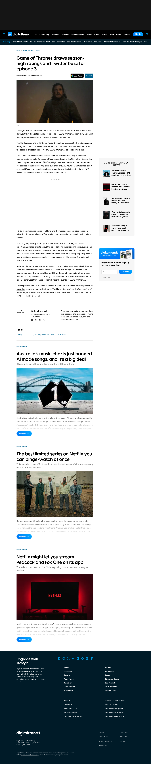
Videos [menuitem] (127, 34)
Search (147, 34)
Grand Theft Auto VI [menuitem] (20, 42)
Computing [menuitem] (44, 34)
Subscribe (125, 272)
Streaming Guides (112, 679)
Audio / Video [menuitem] (93, 34)
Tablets (108, 667)
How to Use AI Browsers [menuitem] (93, 42)
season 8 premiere (25, 162)
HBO (27, 335)
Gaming (67, 675)
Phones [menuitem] (55, 34)
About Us (67, 701)
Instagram (64, 658)
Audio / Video (69, 679)
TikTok (78, 658)
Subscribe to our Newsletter (115, 701)
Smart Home (68, 683)
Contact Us (68, 705)
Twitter (68, 658)
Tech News (62, 335)
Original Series (110, 691)
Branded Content (111, 705)
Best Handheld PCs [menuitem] (74, 42)
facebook (32, 320)
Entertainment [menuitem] (77, 34)
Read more (24, 433)
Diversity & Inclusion (105, 741)
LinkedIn (87, 658)
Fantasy (19, 335)
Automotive (68, 691)
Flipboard (92, 658)
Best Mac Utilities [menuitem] (58, 42)
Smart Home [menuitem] (115, 34)
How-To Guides (111, 687)
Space (107, 675)
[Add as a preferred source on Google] (77, 76)
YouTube (73, 658)
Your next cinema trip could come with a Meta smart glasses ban (120, 215)
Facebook (59, 658)
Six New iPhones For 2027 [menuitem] (40, 42)
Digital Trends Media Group (29, 755)
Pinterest (82, 658)
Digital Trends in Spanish (114, 712)
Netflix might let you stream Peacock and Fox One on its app (120, 186)
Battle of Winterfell (65, 130)
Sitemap (122, 741)
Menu (4, 34)
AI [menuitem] (36, 34)
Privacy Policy (107, 277)
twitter (44, 320)
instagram (36, 320)
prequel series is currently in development (46, 276)
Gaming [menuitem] (65, 34)
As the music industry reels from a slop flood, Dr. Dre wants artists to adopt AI (120, 201)
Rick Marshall (22, 75)
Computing (68, 671)
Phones (66, 667)
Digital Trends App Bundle (114, 716)
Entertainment (69, 687)
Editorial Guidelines (71, 712)
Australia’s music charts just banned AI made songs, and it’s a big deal (120, 174)
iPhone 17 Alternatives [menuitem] (112, 42)
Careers (101, 732)
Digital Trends (15, 37)
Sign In (138, 34)
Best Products (110, 683)
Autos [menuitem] (104, 34)
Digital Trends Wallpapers (114, 708)
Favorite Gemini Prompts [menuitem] (132, 42)
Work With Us (103, 737)
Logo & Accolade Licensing (73, 716)
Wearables (109, 671)
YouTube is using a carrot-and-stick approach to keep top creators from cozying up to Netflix (121, 230)
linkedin (40, 320)
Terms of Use (103, 745)
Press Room (123, 737)
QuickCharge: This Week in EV (43, 335)
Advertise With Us (70, 708)
